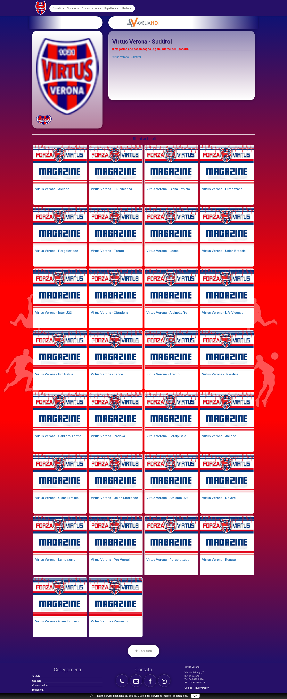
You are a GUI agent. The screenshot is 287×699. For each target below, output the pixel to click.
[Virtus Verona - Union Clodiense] (116, 473)
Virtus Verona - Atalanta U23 (167, 498)
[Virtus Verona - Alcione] (60, 165)
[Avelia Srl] (188, 22)
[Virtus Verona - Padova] (116, 412)
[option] (188, 22)
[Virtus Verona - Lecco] (171, 226)
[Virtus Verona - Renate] (227, 535)
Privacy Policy (201, 687)
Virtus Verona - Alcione (52, 189)
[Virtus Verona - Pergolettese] (60, 226)
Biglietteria (110, 8)
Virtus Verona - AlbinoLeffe (166, 313)
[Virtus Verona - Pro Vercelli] (116, 535)
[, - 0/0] (44, 120)
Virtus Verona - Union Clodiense (114, 498)
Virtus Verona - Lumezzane (222, 189)
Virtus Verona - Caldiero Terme (58, 436)
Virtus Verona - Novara (219, 498)
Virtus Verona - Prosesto (109, 621)
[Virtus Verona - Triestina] (227, 350)
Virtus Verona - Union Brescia (224, 251)
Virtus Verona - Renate (219, 560)
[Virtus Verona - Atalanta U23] (171, 473)
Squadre (72, 8)
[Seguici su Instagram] (164, 682)
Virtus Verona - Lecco (162, 251)
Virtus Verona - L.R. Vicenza (111, 189)
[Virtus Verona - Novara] (227, 473)
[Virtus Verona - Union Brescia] (227, 226)
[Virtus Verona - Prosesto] (116, 597)
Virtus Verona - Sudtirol (126, 57)
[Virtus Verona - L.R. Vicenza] (116, 165)
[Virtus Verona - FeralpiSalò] (171, 412)
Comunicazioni (90, 8)
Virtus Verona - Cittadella (109, 313)
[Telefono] (122, 682)
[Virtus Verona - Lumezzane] (227, 165)
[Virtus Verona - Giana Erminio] (171, 165)
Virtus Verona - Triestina (220, 374)
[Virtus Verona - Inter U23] (60, 288)
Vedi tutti (145, 651)
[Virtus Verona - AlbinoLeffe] (171, 288)
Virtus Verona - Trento (107, 251)
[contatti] (136, 682)
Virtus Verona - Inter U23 (53, 313)
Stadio (125, 8)
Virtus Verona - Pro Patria (54, 374)
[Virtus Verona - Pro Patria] (60, 350)
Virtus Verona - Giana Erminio (168, 189)
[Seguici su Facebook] (150, 682)
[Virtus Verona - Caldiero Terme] (60, 412)
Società (57, 8)
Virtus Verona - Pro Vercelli (111, 560)
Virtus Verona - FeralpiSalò (166, 436)
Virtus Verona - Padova (108, 436)
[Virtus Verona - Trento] (116, 226)
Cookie (188, 687)
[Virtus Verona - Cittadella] (116, 288)
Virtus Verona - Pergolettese (56, 251)
